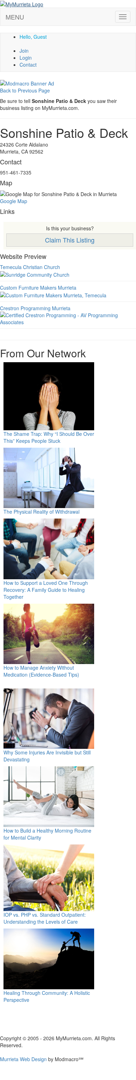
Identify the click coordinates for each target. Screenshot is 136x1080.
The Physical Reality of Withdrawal (41, 511)
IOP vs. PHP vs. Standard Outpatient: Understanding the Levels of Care (44, 918)
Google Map (13, 201)
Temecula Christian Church (30, 266)
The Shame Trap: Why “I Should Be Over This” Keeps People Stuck (48, 437)
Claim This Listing (70, 239)
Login (26, 57)
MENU (15, 16)
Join (24, 50)
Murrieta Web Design (23, 1059)
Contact (28, 64)
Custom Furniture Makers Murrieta (38, 287)
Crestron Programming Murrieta (35, 308)
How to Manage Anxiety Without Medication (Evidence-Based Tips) (41, 671)
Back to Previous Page (25, 90)
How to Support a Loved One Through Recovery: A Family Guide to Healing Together (45, 589)
